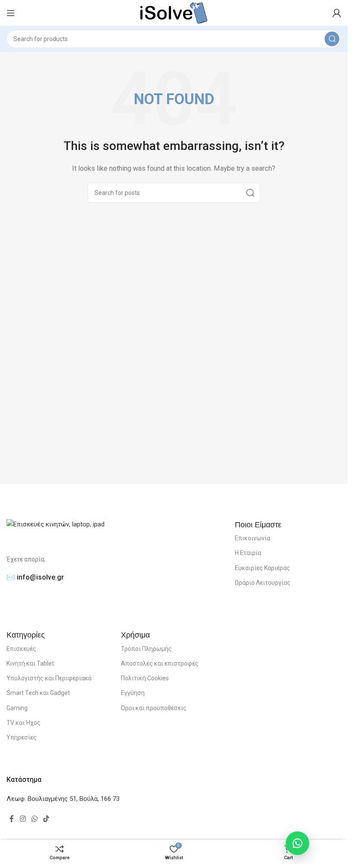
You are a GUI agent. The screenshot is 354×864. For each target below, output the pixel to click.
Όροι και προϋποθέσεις (153, 708)
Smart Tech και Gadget (38, 692)
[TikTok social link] (46, 819)
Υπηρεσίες (21, 737)
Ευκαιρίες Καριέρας (262, 567)
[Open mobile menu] (10, 13)
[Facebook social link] (11, 819)
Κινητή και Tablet (30, 663)
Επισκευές (21, 648)
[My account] (336, 13)
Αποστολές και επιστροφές (160, 663)
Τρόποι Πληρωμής (146, 648)
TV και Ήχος (23, 722)
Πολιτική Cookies (145, 678)
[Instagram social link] (22, 819)
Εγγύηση (133, 692)
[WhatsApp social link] (34, 819)
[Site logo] (173, 12)
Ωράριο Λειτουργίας (263, 582)
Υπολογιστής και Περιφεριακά (49, 678)
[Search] (332, 39)
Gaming (17, 708)
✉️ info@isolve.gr (35, 577)
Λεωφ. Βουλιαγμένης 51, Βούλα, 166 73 (63, 799)
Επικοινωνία (252, 538)
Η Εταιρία (248, 552)
